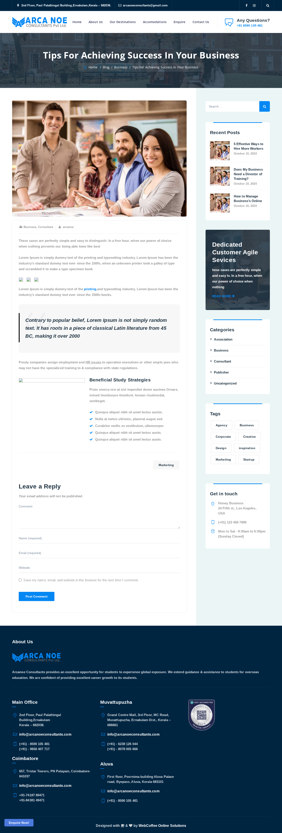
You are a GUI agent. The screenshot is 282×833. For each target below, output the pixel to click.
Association (223, 339)
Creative (249, 436)
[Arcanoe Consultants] (39, 22)
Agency (221, 425)
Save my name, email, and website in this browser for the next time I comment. (81, 580)
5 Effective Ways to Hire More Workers (248, 146)
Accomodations (155, 22)
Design (221, 448)
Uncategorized (225, 383)
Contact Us (201, 22)
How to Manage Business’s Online (248, 198)
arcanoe (68, 227)
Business (30, 227)
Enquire (180, 22)
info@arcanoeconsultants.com (45, 734)
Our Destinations (123, 22)
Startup (248, 459)
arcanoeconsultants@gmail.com (145, 5)
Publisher (221, 372)
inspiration (247, 448)
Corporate (223, 436)
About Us (96, 22)
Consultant (45, 227)
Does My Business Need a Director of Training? (248, 174)
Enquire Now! (19, 822)
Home (77, 22)
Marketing (166, 465)
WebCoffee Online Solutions (162, 826)
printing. (90, 289)
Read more (221, 296)
